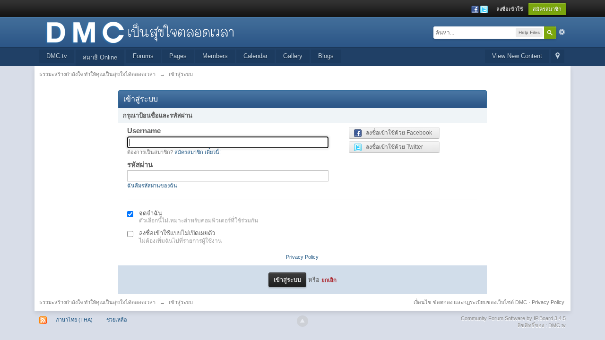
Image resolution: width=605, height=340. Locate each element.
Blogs (326, 56)
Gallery (292, 56)
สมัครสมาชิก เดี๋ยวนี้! (197, 152)
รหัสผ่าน (140, 165)
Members (215, 56)
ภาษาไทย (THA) (74, 320)
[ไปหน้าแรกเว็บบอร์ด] (140, 31)
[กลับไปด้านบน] (302, 321)
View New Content (517, 56)
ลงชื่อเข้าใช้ (509, 9)
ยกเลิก (329, 280)
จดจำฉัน (150, 213)
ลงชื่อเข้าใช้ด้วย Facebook (397, 132)
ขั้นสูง (562, 32)
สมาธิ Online (100, 57)
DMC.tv (56, 56)
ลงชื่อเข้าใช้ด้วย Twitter (392, 147)
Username (144, 131)
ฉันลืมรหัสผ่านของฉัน (152, 185)
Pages (178, 56)
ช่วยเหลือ (116, 320)
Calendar (255, 56)
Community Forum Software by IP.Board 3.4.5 (513, 318)
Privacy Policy (302, 257)
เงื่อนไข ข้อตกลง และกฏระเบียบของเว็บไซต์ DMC (470, 302)
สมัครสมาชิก (547, 9)
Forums (143, 56)
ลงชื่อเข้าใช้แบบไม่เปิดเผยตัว (177, 233)
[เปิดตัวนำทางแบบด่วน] (557, 56)
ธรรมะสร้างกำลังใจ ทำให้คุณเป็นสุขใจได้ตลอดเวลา (97, 302)
